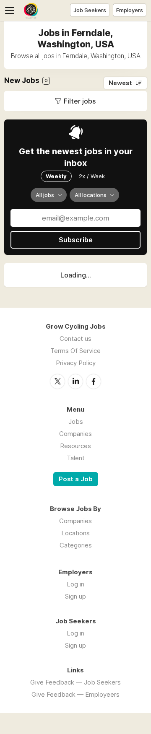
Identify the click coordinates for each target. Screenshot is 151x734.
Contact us (75, 338)
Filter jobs (80, 101)
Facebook (93, 381)
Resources (75, 446)
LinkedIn (75, 381)
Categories (76, 545)
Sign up (75, 596)
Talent (76, 458)
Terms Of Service (75, 351)
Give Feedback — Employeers (75, 694)
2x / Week (92, 176)
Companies (75, 434)
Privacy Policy (76, 363)
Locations (75, 533)
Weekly (56, 176)
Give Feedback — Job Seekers (75, 682)
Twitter (57, 381)
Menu (11, 10)
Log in (75, 584)
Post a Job (76, 479)
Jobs (75, 421)
